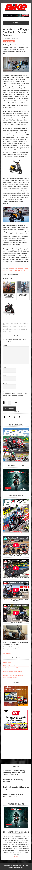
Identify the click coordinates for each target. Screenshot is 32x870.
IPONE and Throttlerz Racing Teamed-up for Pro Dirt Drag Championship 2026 (14, 772)
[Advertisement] (15, 743)
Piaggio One (17, 329)
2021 (11, 326)
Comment (6, 345)
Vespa (9, 331)
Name (5, 367)
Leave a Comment (8, 41)
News (4, 324)
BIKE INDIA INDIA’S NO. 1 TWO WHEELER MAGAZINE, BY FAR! (18, 866)
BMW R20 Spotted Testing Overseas (12, 671)
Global (10, 328)
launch (5, 329)
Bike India (16, 7)
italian (14, 328)
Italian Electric (20, 328)
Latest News (13, 323)
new (8, 329)
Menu (17, 23)
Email (5, 375)
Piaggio (12, 329)
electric (17, 326)
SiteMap (16, 856)
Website (5, 383)
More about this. (7, 653)
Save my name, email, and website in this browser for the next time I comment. (15, 395)
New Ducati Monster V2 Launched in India (16, 788)
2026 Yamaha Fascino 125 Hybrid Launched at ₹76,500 (15, 643)
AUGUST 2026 (7, 662)
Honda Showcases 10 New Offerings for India (13, 795)
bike (14, 326)
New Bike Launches (22, 323)
